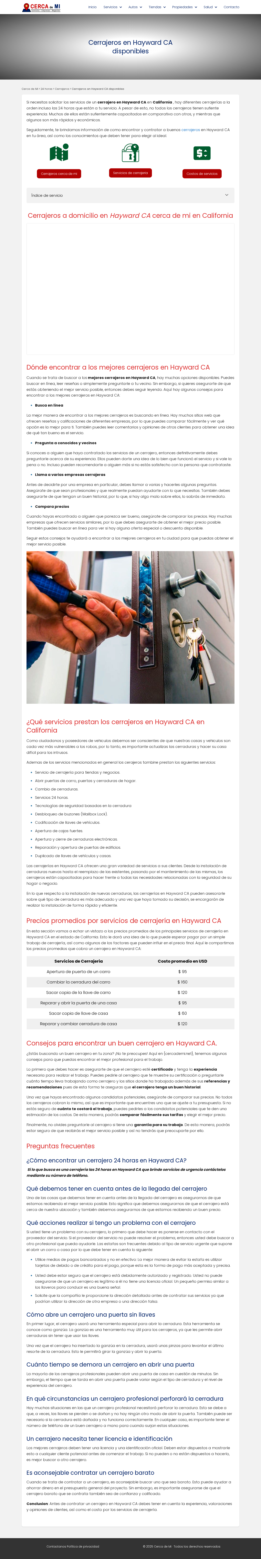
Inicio (92, 7)
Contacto (231, 7)
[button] (59, 173)
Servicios (110, 7)
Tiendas (155, 7)
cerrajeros (190, 129)
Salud (208, 7)
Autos (133, 7)
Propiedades (182, 7)
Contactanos (56, 1546)
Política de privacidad (83, 1546)
